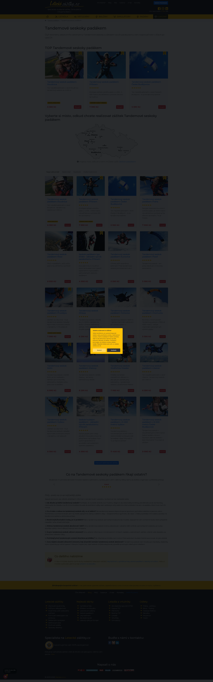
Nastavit (99, 350)
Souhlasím (113, 350)
